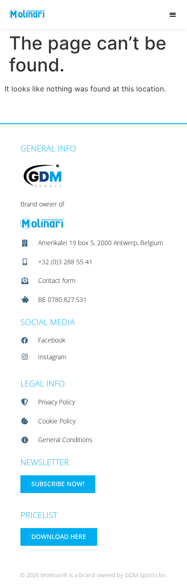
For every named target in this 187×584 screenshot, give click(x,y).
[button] (172, 14)
